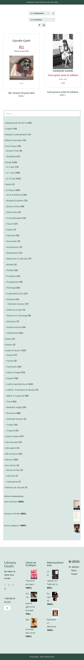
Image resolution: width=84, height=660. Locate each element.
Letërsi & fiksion (12, 350)
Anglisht (9, 129)
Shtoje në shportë (17, 61)
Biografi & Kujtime (15, 200)
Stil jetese (11, 321)
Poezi (9, 401)
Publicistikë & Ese (15, 293)
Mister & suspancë (15, 396)
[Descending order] (53, 13)
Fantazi (10, 361)
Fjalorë (8, 184)
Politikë (10, 270)
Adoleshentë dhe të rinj (16, 123)
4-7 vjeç (10, 173)
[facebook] (5, 585)
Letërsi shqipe (12, 436)
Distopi (10, 355)
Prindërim (11, 276)
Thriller (10, 425)
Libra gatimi (10, 448)
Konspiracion (13, 247)
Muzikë (10, 264)
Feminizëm (12, 367)
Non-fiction (10, 465)
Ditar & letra (12, 212)
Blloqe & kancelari (13, 140)
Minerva (9, 459)
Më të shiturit (11, 454)
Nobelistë (11, 156)
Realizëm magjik (14, 407)
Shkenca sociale (14, 310)
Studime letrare (14, 327)
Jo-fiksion (10, 190)
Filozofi (10, 224)
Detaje (31, 61)
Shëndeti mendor (16, 304)
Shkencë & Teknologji (17, 315)
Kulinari (8, 344)
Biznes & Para (13, 206)
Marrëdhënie (13, 253)
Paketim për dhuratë (14, 487)
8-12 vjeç (11, 178)
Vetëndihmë (12, 333)
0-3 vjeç (10, 167)
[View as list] (44, 25)
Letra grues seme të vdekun (62, 92)
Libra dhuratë (11, 442)
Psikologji (11, 288)
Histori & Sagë (13, 372)
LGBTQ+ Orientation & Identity (21, 390)
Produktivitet (13, 282)
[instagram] (9, 585)
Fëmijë (8, 162)
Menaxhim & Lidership (17, 259)
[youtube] (5, 589)
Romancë (11, 413)
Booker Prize (13, 151)
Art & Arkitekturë (14, 195)
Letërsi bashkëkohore (17, 384)
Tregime (10, 430)
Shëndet (11, 299)
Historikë (11, 235)
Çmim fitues (11, 146)
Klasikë (10, 378)
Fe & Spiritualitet (14, 218)
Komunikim (12, 241)
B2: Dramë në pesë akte (21, 93)
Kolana (8, 339)
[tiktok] (13, 585)
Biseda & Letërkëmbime (16, 134)
